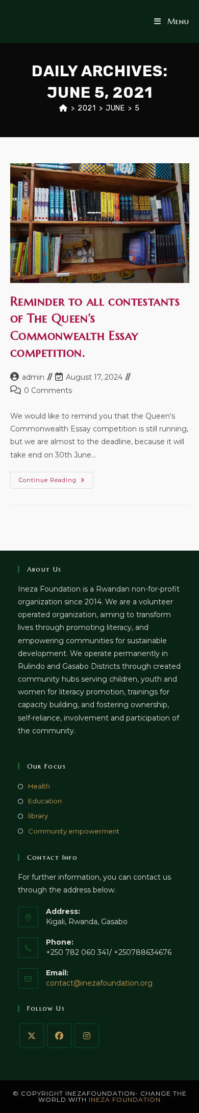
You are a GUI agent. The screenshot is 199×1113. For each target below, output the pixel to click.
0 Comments (48, 390)
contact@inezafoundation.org (99, 983)
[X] (31, 1035)
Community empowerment (73, 831)
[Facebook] (59, 1035)
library (38, 816)
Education (45, 801)
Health (39, 786)
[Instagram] (86, 1035)
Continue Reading (56, 482)
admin (33, 377)
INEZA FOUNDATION (125, 1099)
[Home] (63, 108)
